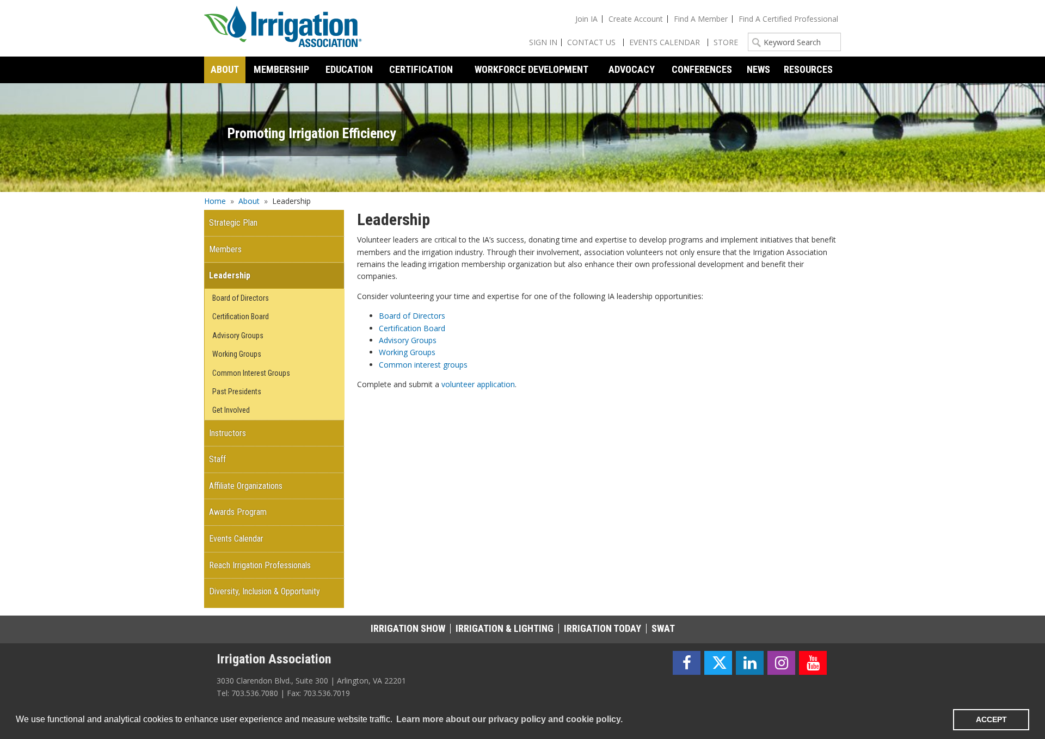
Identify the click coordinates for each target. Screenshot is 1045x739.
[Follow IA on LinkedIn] (750, 663)
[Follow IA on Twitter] (718, 663)
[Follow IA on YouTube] (813, 663)
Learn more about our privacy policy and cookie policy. (509, 719)
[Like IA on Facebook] (686, 663)
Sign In (543, 42)
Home (215, 201)
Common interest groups (423, 364)
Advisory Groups (408, 340)
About (249, 201)
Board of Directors (412, 315)
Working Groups (407, 352)
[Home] (283, 28)
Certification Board (412, 328)
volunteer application (478, 384)
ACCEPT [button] (991, 719)
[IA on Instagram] (781, 663)
